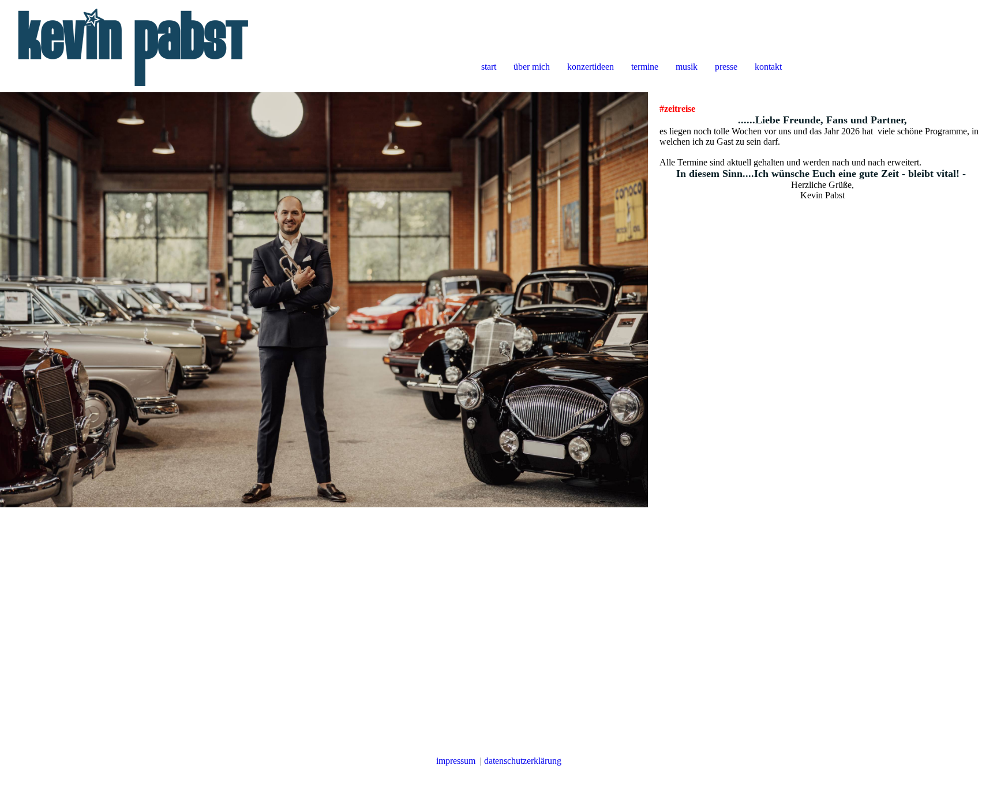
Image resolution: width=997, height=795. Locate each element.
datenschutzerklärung (522, 761)
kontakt (768, 66)
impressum (455, 761)
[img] (132, 46)
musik (687, 66)
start (488, 66)
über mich (532, 66)
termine (644, 66)
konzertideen (590, 66)
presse (726, 66)
